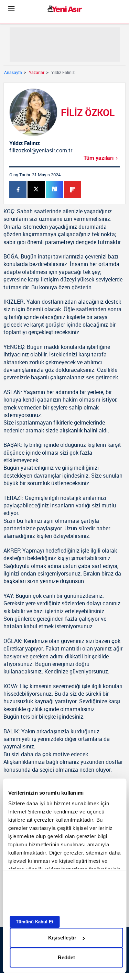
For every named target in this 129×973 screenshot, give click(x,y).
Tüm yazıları (99, 158)
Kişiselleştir (62, 937)
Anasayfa (13, 72)
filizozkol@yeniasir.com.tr (40, 150)
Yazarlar (36, 72)
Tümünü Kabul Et (34, 921)
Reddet (66, 957)
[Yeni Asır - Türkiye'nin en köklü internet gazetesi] (64, 8)
